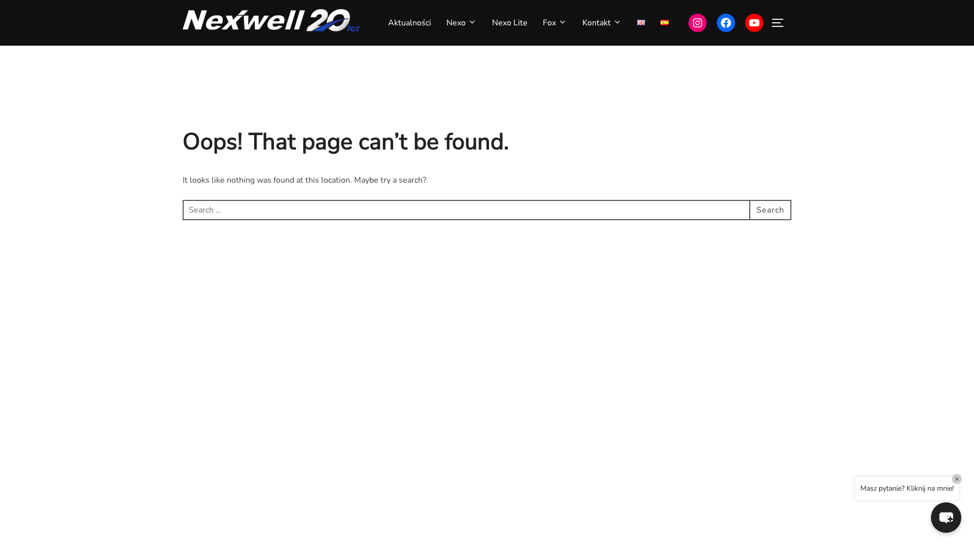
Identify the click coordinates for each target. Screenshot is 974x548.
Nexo (456, 22)
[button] (946, 517)
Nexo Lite (510, 22)
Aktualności (409, 22)
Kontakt (596, 22)
